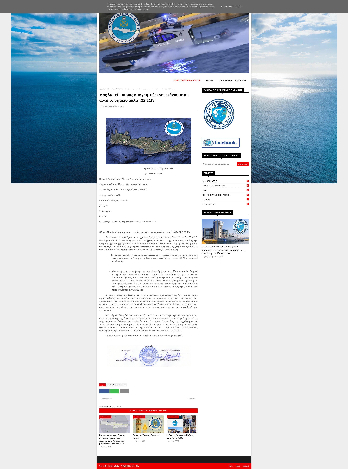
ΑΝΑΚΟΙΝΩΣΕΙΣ (113, 385)
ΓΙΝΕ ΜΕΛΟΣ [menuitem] (241, 80)
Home (231, 466)
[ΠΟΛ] (225, 231)
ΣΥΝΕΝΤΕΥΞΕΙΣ (225, 204)
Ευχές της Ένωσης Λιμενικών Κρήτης (147, 436)
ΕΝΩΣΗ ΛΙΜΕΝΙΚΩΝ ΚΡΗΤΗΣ (126, 466)
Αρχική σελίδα (104, 89)
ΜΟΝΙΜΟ (225, 199)
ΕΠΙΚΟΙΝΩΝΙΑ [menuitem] (225, 80)
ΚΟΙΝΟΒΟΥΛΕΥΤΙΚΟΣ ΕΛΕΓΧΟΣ (225, 195)
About (238, 466)
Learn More (227, 7)
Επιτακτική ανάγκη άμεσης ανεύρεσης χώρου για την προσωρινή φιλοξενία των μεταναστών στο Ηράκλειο (112, 439)
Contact (246, 466)
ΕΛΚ (113, 89)
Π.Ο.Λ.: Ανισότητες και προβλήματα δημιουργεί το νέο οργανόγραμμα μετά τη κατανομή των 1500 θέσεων (223, 250)
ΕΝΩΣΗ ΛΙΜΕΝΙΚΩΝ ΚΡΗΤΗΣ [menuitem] (187, 80)
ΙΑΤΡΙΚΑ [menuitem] (209, 80)
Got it (239, 7)
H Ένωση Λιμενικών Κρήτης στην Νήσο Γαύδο (180, 436)
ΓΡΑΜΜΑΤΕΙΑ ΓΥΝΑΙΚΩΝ (225, 185)
